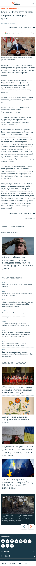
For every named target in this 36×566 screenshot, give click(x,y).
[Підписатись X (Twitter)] (12, 541)
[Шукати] (32, 563)
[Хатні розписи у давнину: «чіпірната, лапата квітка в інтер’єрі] (18, 406)
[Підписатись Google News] (7, 541)
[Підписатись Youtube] (16, 541)
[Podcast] (7, 546)
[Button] (13, 27)
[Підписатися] (12, 546)
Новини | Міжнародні (10, 8)
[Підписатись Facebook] (3, 541)
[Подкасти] (26, 563)
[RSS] (3, 546)
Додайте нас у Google (8, 563)
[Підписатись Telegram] (29, 541)
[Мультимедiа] (20, 563)
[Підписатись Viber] (25, 541)
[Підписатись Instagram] (21, 541)
